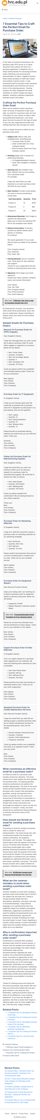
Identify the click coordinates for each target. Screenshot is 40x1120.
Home (5, 18)
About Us (14, 1113)
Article (7, 1113)
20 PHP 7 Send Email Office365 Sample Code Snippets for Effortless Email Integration (20, 1081)
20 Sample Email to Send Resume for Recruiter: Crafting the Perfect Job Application (18, 1094)
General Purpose (15, 18)
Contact (32, 1113)
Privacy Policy (23, 1113)
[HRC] (16, 3)
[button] (37, 3)
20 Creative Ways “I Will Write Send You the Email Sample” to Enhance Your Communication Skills (19, 1073)
